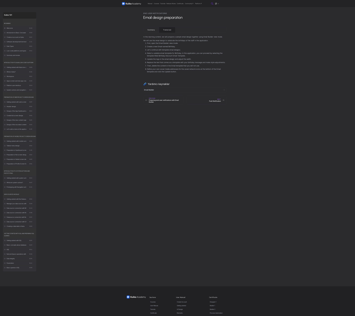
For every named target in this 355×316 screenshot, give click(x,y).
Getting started (181, 305)
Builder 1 (212, 305)
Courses (153, 302)
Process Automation (216, 313)
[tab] (151, 30)
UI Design (180, 309)
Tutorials (152, 309)
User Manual (154, 305)
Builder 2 (212, 309)
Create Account (182, 302)
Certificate (153, 313)
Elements (180, 313)
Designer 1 (213, 302)
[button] (217, 3)
